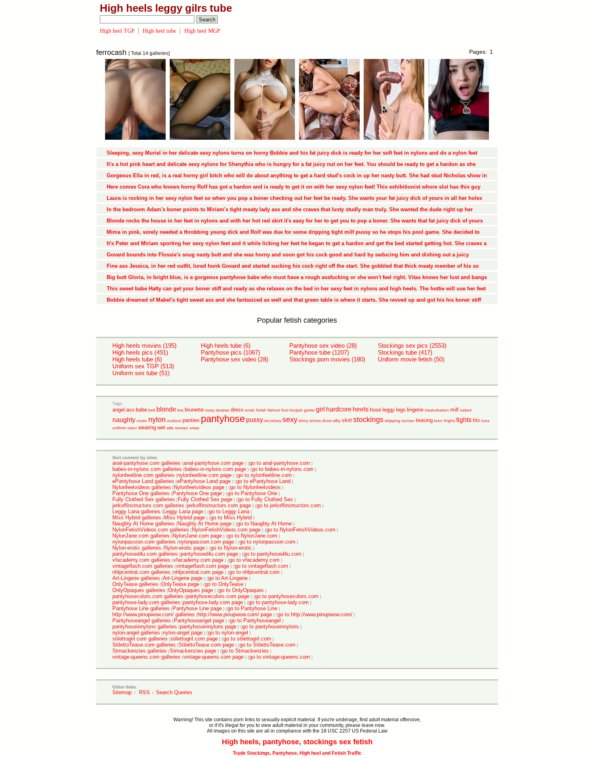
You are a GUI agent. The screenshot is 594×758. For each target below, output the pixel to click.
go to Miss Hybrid (231, 517)
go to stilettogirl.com (247, 639)
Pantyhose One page (197, 493)
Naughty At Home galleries (143, 524)
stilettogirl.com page (194, 639)
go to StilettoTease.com (267, 645)
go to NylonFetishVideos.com (300, 530)
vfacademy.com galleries (141, 560)
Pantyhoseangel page (199, 620)
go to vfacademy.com (254, 560)
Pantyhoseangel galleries (141, 620)
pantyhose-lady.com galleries (146, 602)
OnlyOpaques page (190, 590)
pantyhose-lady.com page (213, 602)
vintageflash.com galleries (142, 566)
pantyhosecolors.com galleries (147, 596)
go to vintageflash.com (261, 566)
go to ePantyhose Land (263, 481)
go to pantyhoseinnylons (270, 627)
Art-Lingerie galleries (136, 578)
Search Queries (174, 692)
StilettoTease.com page (206, 645)
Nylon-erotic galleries (136, 548)
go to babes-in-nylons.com (283, 469)
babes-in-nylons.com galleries (147, 469)
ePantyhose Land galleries (143, 481)
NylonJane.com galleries (141, 536)
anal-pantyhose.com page (213, 463)
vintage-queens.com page (213, 657)
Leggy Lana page (183, 511)
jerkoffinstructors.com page (219, 505)
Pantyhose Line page (197, 608)
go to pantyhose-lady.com (279, 602)
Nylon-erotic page (184, 548)
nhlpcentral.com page (198, 572)
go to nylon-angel (228, 633)
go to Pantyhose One (252, 493)
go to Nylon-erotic (231, 548)
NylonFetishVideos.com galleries (150, 530)
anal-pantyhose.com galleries (146, 463)
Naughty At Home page (204, 524)
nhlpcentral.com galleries (141, 572)
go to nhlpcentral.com (254, 572)
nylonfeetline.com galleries (143, 475)
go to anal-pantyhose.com (279, 463)
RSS (144, 692)
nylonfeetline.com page (204, 475)
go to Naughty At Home (264, 524)
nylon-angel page (182, 633)
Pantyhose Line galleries (141, 608)
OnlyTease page (180, 584)
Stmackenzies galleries (139, 651)
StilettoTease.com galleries (144, 645)
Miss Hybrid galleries (136, 517)
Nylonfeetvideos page (199, 487)
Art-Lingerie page (182, 578)
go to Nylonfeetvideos (255, 487)
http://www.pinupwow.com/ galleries (153, 614)
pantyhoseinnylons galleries (144, 627)
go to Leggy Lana (229, 511)
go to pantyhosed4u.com (272, 554)
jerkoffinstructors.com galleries (148, 505)
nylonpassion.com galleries (144, 542)
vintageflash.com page (202, 566)
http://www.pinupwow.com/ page (235, 614)
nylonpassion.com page (206, 542)
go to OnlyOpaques (241, 590)
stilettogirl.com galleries (140, 639)
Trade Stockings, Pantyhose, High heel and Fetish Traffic (297, 753)
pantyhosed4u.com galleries (145, 554)
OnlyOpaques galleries (138, 590)
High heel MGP (202, 31)
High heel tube (159, 31)
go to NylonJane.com (252, 536)
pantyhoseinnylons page (208, 627)
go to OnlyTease (224, 584)
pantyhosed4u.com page (209, 554)
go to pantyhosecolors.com (286, 596)
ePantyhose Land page (204, 481)
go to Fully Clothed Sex (265, 499)
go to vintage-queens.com (279, 657)
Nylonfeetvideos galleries (141, 487)
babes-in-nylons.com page (215, 469)
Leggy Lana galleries (136, 511)
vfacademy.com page (198, 560)
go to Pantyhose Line (252, 608)
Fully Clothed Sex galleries (143, 499)
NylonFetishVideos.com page (226, 530)
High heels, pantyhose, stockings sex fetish (297, 742)
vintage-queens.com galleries (146, 657)
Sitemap (122, 692)
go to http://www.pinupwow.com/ (315, 614)
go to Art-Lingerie (228, 578)
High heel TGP (117, 31)
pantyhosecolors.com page (217, 596)
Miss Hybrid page (184, 517)
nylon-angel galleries (136, 633)
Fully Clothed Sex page (205, 499)
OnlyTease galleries (135, 584)
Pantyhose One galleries (141, 493)
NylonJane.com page (197, 536)
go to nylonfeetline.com (264, 475)
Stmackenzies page (193, 651)
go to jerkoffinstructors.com (289, 505)
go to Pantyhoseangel (255, 620)
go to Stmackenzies (245, 651)
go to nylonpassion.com (267, 542)
